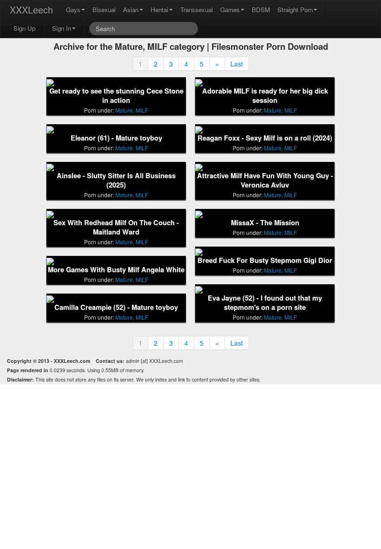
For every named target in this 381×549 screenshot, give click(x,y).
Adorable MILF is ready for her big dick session (265, 95)
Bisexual (104, 9)
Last (236, 63)
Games (230, 9)
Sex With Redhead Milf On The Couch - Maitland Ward (116, 227)
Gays (73, 9)
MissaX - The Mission (265, 223)
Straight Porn (295, 9)
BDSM (261, 9)
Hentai (159, 9)
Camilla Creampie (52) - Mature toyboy (116, 307)
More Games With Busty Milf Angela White (116, 269)
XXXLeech (31, 9)
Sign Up (24, 28)
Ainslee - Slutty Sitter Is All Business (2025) (116, 180)
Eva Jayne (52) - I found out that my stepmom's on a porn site (265, 302)
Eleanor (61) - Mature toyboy (116, 138)
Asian (130, 9)
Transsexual (196, 9)
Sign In (61, 28)
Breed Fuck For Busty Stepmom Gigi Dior (264, 260)
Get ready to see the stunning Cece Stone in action (116, 95)
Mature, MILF (131, 110)
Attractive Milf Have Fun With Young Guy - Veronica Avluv (265, 180)
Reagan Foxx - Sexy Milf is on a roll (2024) (264, 138)
